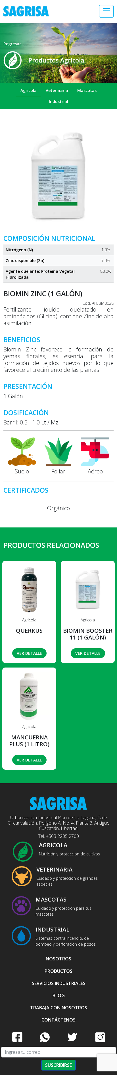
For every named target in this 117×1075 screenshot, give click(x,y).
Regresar (12, 43)
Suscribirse (58, 1065)
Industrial (58, 101)
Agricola (28, 90)
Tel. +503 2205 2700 (58, 836)
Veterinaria (57, 90)
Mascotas (87, 90)
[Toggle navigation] (106, 11)
